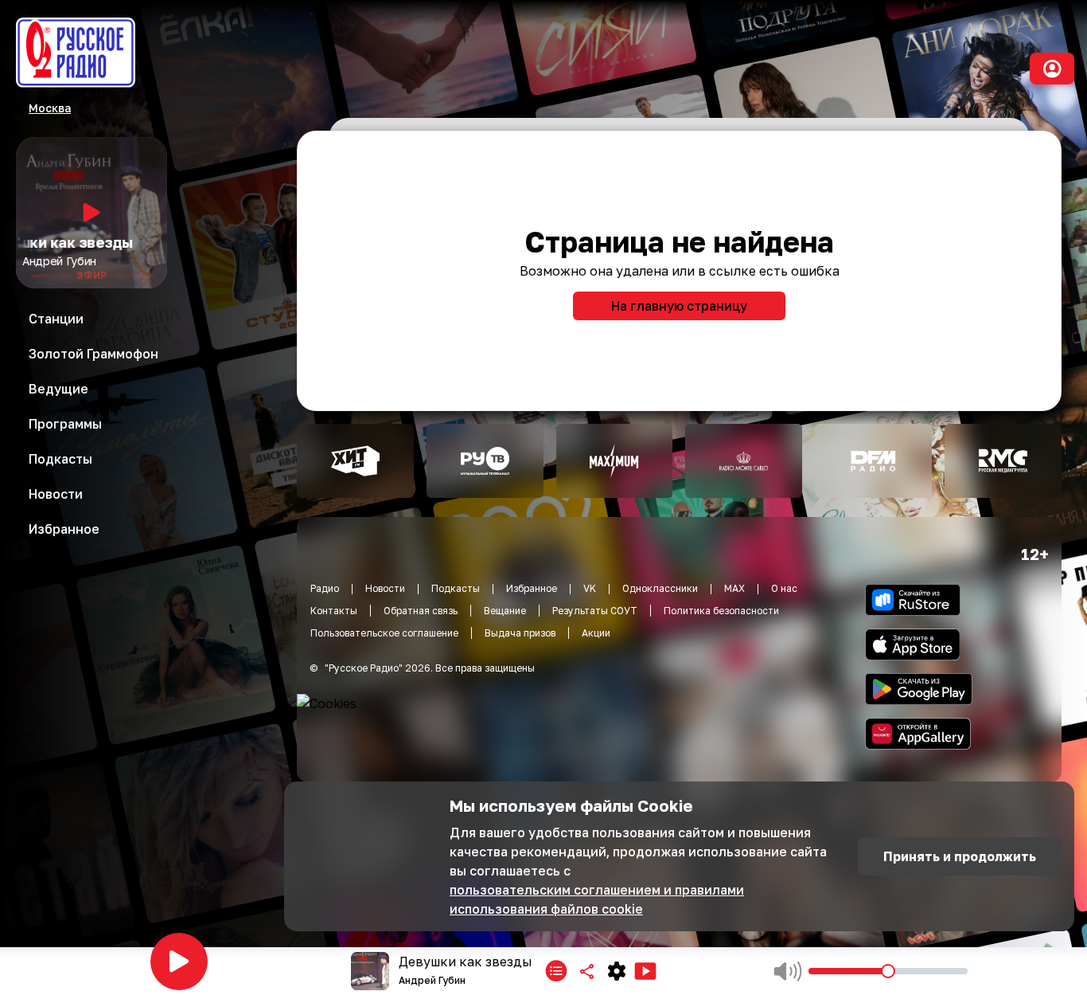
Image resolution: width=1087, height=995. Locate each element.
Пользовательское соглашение (384, 633)
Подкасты (455, 588)
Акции (596, 633)
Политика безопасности (721, 611)
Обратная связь (421, 611)
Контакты (333, 611)
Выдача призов (520, 633)
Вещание (505, 611)
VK (589, 588)
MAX (734, 588)
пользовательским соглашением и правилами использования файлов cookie (597, 899)
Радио (324, 588)
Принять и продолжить (959, 856)
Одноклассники (660, 588)
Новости (385, 588)
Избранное (531, 588)
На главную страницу (679, 306)
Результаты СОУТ (594, 611)
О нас (784, 588)
